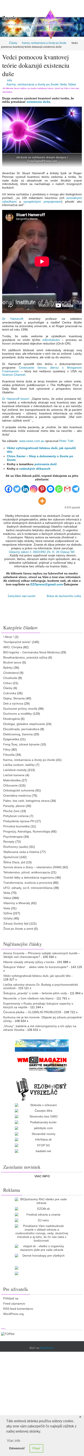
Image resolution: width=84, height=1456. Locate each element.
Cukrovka (9, 693)
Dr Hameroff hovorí (15, 398)
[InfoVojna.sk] (42, 1139)
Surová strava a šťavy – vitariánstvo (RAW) (32, 867)
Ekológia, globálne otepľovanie (24, 723)
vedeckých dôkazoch (34, 468)
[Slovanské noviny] (42, 1134)
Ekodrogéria (11, 718)
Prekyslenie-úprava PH (18, 821)
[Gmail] (67, 487)
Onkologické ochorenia (18, 790)
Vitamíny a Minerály (16, 903)
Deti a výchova (13, 703)
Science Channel (13, 374)
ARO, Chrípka (12, 647)
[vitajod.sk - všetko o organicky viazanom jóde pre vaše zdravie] (42, 1248)
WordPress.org (13, 1313)
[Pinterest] (42, 487)
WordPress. (47, 1347)
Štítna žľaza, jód (14, 862)
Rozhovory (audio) (15, 846)
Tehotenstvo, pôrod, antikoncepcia (26, 872)
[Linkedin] (25, 487)
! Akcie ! (8, 637)
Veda (63, 84)
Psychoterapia (13, 836)
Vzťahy (8, 918)
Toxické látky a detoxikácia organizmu (28, 877)
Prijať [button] (36, 1448)
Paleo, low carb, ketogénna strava (26, 800)
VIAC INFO (42, 1176)
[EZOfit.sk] (42, 1208)
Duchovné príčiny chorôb (20, 708)
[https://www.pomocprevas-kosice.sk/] (42, 1045)
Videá (72, 84)
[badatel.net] (42, 1151)
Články (13, 43)
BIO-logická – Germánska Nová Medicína (31, 652)
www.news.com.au (31, 441)
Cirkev (7, 683)
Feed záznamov (14, 1303)
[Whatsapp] (59, 487)
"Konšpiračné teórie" (17, 641)
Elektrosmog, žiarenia (18, 734)
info (9, 80)
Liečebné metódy (15, 769)
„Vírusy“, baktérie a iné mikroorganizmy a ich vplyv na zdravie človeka (39, 1027)
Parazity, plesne (14, 805)
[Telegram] (75, 487)
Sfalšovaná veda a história (21, 851)
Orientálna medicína (17, 795)
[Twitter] (17, 487)
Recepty (8, 841)
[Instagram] (33, 487)
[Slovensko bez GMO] (42, 1116)
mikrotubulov (51, 340)
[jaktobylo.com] (42, 1128)
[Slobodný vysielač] (42, 1088)
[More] (42, 499)
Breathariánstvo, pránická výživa (25, 657)
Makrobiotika (12, 780)
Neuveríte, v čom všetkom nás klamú (28, 998)
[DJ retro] (42, 1220)
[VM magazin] (42, 1064)
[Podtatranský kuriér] (42, 1122)
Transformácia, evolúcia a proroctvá (27, 882)
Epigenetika (11, 739)
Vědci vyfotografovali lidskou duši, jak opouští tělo (37, 975)
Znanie (9, 17)
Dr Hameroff (12, 318)
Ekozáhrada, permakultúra (21, 729)
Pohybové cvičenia (16, 816)
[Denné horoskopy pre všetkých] (42, 1255)
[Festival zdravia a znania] (42, 1214)
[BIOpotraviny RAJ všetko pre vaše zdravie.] (42, 1201)
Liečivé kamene (14, 775)
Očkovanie (10, 785)
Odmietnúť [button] (17, 1448)
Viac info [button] (13, 1440)
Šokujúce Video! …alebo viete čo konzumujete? (35, 967)
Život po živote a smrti (18, 928)
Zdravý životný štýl (15, 923)
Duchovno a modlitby (17, 713)
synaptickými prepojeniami (42, 201)
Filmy (7, 749)
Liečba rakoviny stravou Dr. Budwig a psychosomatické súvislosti (40, 986)
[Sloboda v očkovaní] (42, 1105)
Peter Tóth (66, 441)
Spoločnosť (11, 857)
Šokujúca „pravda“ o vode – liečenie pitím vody (35, 993)
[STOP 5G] (42, 1145)
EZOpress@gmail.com (46, 584)
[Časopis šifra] (42, 1111)
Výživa (7, 913)
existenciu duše (38, 101)
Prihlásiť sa (10, 1298)
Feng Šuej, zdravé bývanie (21, 744)
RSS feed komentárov (18, 1308)
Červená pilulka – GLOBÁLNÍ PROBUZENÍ (32, 1012)
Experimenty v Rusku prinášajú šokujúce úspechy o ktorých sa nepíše (38, 1005)
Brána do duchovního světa (64, 596)
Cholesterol (11, 672)
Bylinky (8, 667)
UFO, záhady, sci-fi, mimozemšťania (28, 887)
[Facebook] (8, 487)
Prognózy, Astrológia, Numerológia (26, 831)
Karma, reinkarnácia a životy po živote (44, 43)
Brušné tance (12, 662)
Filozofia (9, 754)
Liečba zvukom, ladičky (19, 764)
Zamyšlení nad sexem (21, 596)
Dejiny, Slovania (14, 698)
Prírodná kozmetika (16, 826)
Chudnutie (10, 677)
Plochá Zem (11, 811)
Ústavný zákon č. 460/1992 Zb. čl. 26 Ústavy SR (42, 552)
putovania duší (45, 464)
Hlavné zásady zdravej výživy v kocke (28, 961)
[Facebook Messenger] (50, 487)
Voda (6, 908)
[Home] (3, 43)
